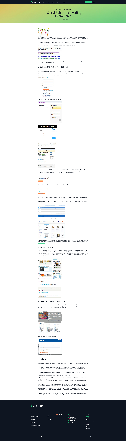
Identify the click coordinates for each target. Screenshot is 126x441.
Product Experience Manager (36, 414)
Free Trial (87, 414)
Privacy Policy (41, 436)
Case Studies (49, 411)
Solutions (53, 2)
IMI (47, 418)
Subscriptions (33, 422)
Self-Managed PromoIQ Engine (36, 426)
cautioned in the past (45, 169)
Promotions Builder (34, 423)
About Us (87, 415)
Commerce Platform (46, 2)
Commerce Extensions (35, 416)
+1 (80, 43)
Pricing (64, 2)
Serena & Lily (49, 419)
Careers (87, 424)
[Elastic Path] (35, 2)
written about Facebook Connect (48, 73)
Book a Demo (88, 2)
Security (87, 417)
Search (32, 420)
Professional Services (90, 421)
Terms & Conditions (34, 436)
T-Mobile (48, 421)
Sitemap (47, 436)
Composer (33, 419)
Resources (58, 2)
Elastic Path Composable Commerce (35, 412)
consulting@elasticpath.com (75, 393)
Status (87, 419)
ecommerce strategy (42, 394)
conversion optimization (53, 394)
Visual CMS (33, 417)
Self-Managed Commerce (35, 425)
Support (87, 422)
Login (94, 2)
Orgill (48, 416)
